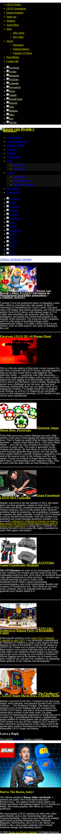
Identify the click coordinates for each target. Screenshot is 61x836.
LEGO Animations (16, 8)
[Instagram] (13, 75)
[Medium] (12, 110)
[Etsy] (10, 118)
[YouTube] (13, 79)
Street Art (11, 16)
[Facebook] (13, 67)
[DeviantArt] (14, 87)
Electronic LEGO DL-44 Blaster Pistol (25, 336)
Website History (21, 49)
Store (9, 29)
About (10, 41)
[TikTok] (12, 122)
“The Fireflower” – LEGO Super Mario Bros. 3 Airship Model (30, 694)
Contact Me (13, 61)
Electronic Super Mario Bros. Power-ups (29, 429)
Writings (11, 20)
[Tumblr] (12, 95)
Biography (18, 45)
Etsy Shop (18, 37)
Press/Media (13, 57)
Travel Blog (13, 24)
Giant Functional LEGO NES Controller (30, 496)
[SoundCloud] (14, 99)
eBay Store (18, 32)
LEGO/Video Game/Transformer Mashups (27, 564)
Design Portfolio (15, 12)
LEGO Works (14, 4)
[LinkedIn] (13, 83)
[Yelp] (10, 107)
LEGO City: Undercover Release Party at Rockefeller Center (27, 631)
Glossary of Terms (22, 53)
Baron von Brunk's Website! (23, 832)
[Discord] (12, 103)
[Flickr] (11, 91)
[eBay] (10, 114)
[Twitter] (11, 71)
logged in (18, 739)
